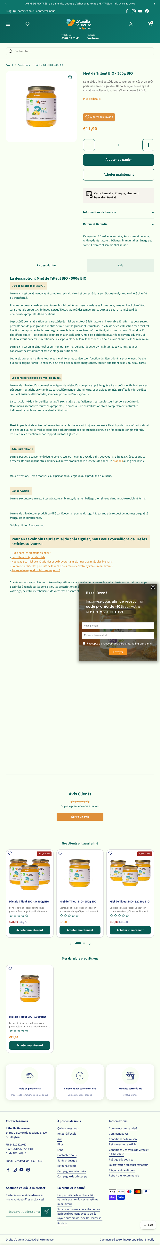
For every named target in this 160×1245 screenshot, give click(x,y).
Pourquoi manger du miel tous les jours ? (36, 570)
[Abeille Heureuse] (79, 24)
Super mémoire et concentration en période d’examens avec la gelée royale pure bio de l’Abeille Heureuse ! (79, 1213)
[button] (150, 24)
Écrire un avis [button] (80, 817)
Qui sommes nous (23, 11)
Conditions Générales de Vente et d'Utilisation (128, 1152)
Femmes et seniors (102, 245)
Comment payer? (119, 1134)
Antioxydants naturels (96, 241)
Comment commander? (123, 1128)
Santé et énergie (67, 1161)
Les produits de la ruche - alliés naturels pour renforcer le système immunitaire (77, 1199)
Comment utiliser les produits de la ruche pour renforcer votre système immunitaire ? (62, 566)
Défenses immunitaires (124, 241)
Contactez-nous (45, 11)
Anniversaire (24, 65)
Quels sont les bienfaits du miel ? (31, 553)
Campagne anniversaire (71, 1171)
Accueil (9, 65)
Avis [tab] (120, 265)
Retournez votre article (122, 1144)
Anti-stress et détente (136, 236)
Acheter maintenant (119, 174)
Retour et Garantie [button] (95, 224)
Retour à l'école (66, 1134)
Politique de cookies (121, 1160)
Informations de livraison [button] (99, 212)
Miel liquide (121, 245)
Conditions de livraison (123, 1139)
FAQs (60, 1150)
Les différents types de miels (28, 557)
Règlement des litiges (122, 1170)
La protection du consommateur (128, 1165)
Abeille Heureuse (43, 1240)
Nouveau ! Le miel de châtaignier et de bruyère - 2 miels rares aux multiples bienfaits (62, 562)
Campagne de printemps (72, 1177)
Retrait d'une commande (124, 1176)
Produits (62, 1223)
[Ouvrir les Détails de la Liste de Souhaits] (27, 24)
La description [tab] (46, 265)
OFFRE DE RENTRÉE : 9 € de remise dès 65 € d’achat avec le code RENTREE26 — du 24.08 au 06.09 (80, 3)
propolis (118, 461)
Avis (59, 1139)
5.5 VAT (102, 236)
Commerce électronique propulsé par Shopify (127, 1240)
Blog (9, 11)
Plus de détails (91, 99)
